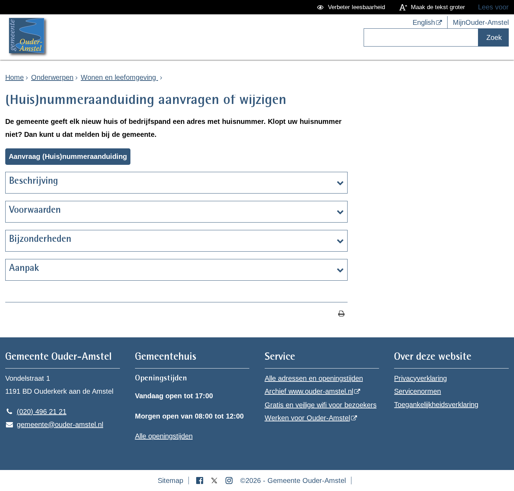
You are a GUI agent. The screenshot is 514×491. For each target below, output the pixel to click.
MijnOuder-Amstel (481, 22)
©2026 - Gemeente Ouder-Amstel (293, 480)
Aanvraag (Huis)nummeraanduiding (68, 156)
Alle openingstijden (164, 436)
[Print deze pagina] (341, 314)
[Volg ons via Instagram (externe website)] (230, 480)
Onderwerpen (52, 77)
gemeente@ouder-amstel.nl (54, 424)
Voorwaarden (35, 211)
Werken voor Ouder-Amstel (307, 418)
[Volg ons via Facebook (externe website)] (200, 480)
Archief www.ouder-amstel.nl (309, 391)
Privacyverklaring (420, 378)
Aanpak (24, 269)
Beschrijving (33, 182)
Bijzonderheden (40, 240)
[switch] (352, 7)
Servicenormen (417, 391)
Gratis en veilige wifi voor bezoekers (321, 405)
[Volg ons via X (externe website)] (215, 480)
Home (14, 77)
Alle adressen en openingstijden (314, 378)
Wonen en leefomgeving (119, 77)
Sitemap (170, 480)
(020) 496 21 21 (35, 411)
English (424, 22)
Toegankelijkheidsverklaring (436, 404)
